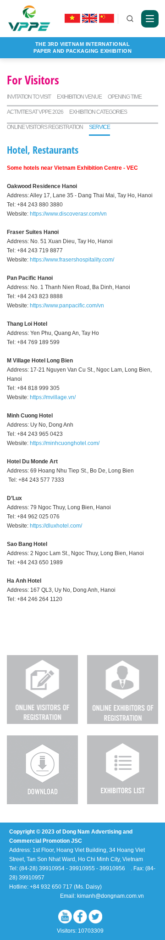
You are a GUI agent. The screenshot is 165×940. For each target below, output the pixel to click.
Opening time (125, 97)
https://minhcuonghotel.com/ (63, 443)
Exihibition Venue (79, 97)
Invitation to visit (29, 97)
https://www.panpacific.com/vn (66, 305)
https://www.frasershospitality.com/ (71, 259)
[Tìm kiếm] (130, 19)
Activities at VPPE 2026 (35, 112)
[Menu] (150, 19)
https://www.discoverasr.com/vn (67, 214)
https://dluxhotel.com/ (55, 526)
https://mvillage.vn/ (52, 397)
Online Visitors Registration (45, 127)
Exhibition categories (98, 112)
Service (99, 127)
